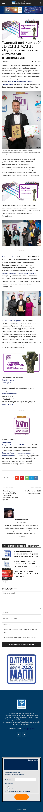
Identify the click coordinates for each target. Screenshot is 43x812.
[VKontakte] (24, 734)
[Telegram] (19, 734)
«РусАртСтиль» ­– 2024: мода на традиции (33, 492)
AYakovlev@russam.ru (10, 393)
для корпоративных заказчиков (19, 791)
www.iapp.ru (6, 383)
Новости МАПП (7, 568)
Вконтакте (6, 442)
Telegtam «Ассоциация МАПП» (13, 445)
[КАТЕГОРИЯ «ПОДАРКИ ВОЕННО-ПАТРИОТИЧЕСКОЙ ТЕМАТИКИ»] (7, 573)
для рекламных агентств (17, 788)
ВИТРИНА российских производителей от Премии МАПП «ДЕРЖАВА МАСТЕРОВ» (26, 553)
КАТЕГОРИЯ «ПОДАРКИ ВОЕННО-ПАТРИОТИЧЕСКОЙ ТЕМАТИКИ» (26, 573)
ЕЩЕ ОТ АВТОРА (33, 546)
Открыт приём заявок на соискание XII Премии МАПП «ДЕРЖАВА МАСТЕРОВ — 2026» (27, 563)
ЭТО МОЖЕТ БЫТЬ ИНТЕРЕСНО (14, 546)
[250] (13, 10)
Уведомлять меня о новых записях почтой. (20, 637)
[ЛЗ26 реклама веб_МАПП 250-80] (33, 10)
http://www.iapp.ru (21, 522)
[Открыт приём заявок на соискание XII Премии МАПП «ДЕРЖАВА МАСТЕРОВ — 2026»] (7, 563)
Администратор (21, 519)
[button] (40, 3)
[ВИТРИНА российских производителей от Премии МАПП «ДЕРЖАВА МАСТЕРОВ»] (7, 553)
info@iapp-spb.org (28, 729)
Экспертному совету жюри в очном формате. (19, 273)
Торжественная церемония (12, 320)
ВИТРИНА (5, 558)
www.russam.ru (7, 404)
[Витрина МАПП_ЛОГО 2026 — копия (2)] (21, 669)
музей (24, 345)
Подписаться (21, 797)
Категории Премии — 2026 (7, 578)
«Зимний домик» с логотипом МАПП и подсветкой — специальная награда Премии (10, 495)
